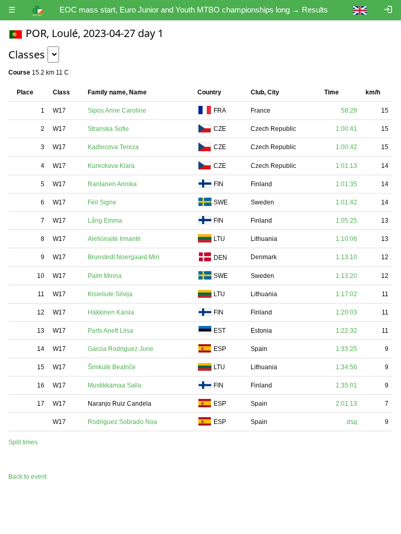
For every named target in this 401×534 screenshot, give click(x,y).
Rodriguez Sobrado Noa (122, 422)
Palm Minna (105, 276)
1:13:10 (346, 257)
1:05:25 (346, 220)
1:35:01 (346, 385)
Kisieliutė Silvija (110, 294)
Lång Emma (105, 220)
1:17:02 (346, 294)
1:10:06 (346, 238)
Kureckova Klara (111, 165)
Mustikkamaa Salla (114, 385)
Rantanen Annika (112, 184)
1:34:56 (346, 367)
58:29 (349, 110)
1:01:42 (346, 202)
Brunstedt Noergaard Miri (123, 257)
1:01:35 (346, 184)
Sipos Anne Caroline (117, 110)
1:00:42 (346, 147)
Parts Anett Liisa (110, 330)
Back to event (27, 476)
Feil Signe (102, 202)
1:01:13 (346, 165)
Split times (23, 442)
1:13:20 (346, 276)
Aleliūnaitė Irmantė (114, 238)
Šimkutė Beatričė (112, 367)
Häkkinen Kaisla (111, 312)
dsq (352, 422)
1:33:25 (346, 349)
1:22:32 (346, 330)
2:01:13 (346, 403)
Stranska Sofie (108, 128)
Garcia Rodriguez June (121, 349)
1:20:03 (346, 312)
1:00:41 (346, 128)
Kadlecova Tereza (113, 147)
